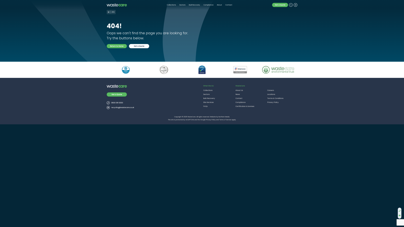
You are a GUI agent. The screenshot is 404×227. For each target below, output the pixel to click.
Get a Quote (280, 5)
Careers (270, 90)
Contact (228, 5)
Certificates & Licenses (244, 106)
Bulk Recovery (194, 5)
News (237, 94)
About (219, 5)
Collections (171, 5)
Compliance (208, 5)
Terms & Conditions (275, 98)
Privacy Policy (273, 102)
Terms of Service (225, 120)
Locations (271, 94)
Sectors (182, 5)
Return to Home (117, 46)
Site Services (208, 102)
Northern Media (224, 117)
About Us (239, 90)
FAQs (205, 106)
